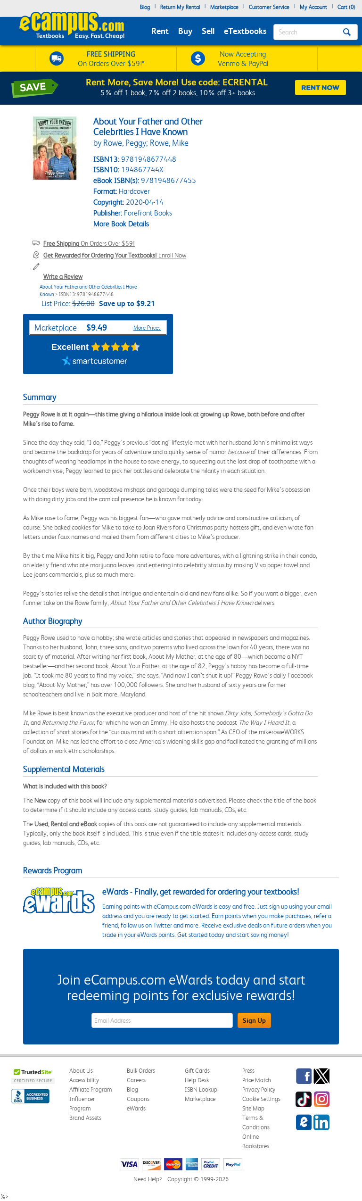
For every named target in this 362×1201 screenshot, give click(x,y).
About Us (81, 1070)
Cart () (346, 7)
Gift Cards (197, 1070)
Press (248, 1070)
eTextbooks (245, 31)
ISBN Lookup (201, 1089)
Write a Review (62, 276)
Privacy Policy (258, 1089)
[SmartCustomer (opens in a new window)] (95, 362)
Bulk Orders (141, 1070)
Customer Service (269, 7)
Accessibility (84, 1080)
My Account (313, 7)
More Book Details (121, 223)
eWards (136, 1108)
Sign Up (254, 1020)
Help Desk (197, 1080)
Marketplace (224, 7)
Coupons (138, 1098)
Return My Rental (180, 7)
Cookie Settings (261, 1098)
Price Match (256, 1080)
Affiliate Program (90, 1089)
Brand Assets (85, 1117)
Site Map (253, 1108)
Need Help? (147, 1179)
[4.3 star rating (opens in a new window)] (115, 347)
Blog (145, 7)
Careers (136, 1080)
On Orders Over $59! (89, 243)
